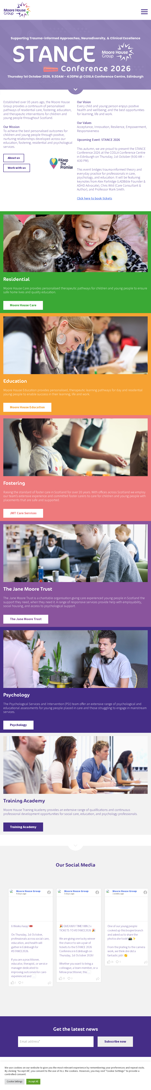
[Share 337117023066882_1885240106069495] (97, 979)
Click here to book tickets (94, 198)
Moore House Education (27, 407)
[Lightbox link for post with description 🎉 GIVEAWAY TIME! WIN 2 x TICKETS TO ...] (79, 909)
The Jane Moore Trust (26, 619)
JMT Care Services (23, 513)
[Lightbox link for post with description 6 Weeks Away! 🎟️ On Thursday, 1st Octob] (30, 909)
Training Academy (23, 827)
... (34, 976)
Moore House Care (23, 305)
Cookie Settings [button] (14, 1081)
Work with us (17, 168)
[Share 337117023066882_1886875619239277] (49, 983)
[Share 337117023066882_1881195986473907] (146, 962)
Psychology (18, 725)
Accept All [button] (33, 1081)
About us (14, 158)
